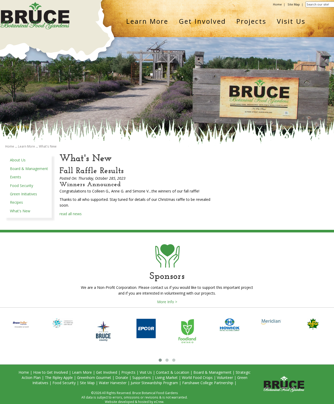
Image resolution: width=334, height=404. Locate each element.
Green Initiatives (23, 193)
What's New (47, 146)
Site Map (294, 4)
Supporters (141, 377)
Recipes (16, 202)
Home (277, 4)
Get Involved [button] (202, 21)
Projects (128, 372)
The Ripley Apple (59, 377)
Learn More (26, 146)
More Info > (167, 301)
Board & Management (29, 168)
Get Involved (106, 372)
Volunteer (225, 377)
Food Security (21, 185)
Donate (121, 377)
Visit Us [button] (291, 21)
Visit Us (146, 372)
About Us (18, 159)
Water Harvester (113, 382)
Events (15, 176)
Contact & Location (172, 372)
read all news (70, 213)
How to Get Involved (50, 372)
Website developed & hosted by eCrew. (134, 402)
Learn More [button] (147, 21)
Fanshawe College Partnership (207, 382)
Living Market (166, 377)
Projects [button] (251, 21)
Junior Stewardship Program (154, 382)
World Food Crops (197, 377)
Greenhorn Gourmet (94, 377)
